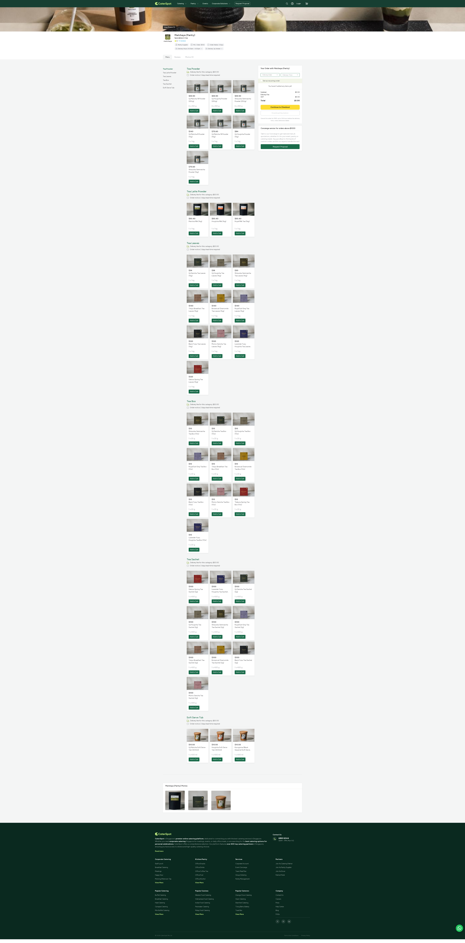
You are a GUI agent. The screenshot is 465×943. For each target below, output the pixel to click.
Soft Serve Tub (168, 88)
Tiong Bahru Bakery (242, 907)
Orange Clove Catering (243, 895)
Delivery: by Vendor (214, 49)
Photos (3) (189, 57)
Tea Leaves (167, 76)
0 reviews (182, 41)
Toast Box (238, 910)
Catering (180, 4)
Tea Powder (168, 69)
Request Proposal (242, 4)
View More (159, 914)
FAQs (278, 914)
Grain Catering (240, 899)
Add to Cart (194, 111)
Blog (277, 910)
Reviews (177, 57)
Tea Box (166, 80)
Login (298, 4)
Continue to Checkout (280, 107)
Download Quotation (280, 113)
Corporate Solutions (220, 4)
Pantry (193, 4)
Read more (159, 851)
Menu (167, 57)
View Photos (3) (169, 27)
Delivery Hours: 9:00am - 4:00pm (189, 49)
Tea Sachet (167, 84)
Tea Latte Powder (169, 73)
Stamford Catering (241, 903)
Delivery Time (287, 75)
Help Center (280, 907)
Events (205, 4)
